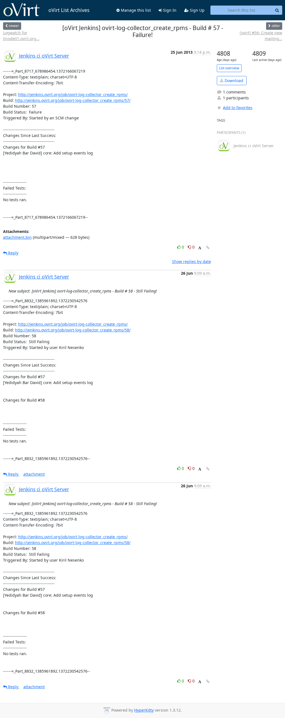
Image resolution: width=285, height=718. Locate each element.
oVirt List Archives (68, 10)
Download (233, 80)
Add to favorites (237, 107)
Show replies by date (191, 261)
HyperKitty (144, 710)
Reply (12, 252)
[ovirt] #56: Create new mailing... (261, 35)
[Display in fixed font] (199, 248)
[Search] (277, 10)
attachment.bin (17, 237)
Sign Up (197, 10)
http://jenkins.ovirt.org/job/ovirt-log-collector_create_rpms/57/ (73, 100)
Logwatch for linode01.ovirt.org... (21, 35)
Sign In (169, 10)
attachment (34, 474)
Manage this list (135, 10)
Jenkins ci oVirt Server (44, 55)
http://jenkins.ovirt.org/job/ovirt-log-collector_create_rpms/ (73, 94)
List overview (229, 68)
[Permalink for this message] (208, 247)
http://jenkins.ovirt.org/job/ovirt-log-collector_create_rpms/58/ (73, 330)
